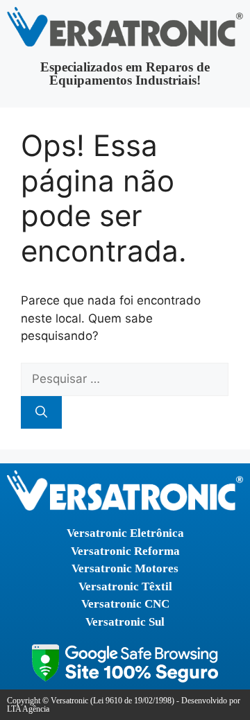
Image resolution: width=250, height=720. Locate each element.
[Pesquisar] (41, 412)
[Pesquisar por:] (124, 379)
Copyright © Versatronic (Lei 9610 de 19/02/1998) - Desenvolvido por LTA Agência (123, 705)
